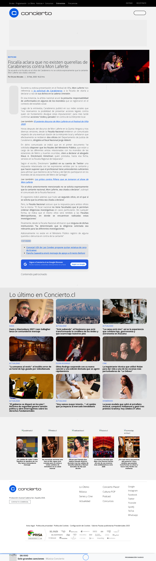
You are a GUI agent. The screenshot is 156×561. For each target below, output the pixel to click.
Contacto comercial (19, 502)
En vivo (11, 3)
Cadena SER (95, 531)
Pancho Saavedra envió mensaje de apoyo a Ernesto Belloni (55, 253)
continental (90, 534)
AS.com (102, 531)
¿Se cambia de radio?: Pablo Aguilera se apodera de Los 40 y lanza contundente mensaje (27, 462)
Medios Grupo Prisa (34, 538)
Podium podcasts (52, 537)
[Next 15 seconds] (91, 557)
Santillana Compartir (85, 531)
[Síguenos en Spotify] (125, 13)
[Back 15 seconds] (80, 557)
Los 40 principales (64, 531)
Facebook (132, 494)
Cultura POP (109, 491)
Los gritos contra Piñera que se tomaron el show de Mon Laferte (54, 181)
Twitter (131, 498)
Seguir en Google (78, 264)
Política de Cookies (61, 526)
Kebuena (116, 534)
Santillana (74, 531)
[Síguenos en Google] (107, 13)
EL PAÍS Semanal (96, 534)
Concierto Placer (111, 487)
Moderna (62, 540)
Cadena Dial (109, 534)
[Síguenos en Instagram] (111, 13)
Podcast (107, 496)
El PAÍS (53, 531)
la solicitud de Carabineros (47, 90)
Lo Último (31, 3)
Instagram (133, 490)
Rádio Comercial (119, 540)
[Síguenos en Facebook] (114, 13)
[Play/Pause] (86, 557)
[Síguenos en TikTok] (128, 13)
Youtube (132, 502)
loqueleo (100, 540)
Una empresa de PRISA (35, 533)
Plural (73, 540)
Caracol (116, 531)
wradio (74, 534)
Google (131, 486)
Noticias (39, 3)
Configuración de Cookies (80, 526)
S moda (90, 540)
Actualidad (26, 241)
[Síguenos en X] (118, 13)
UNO (68, 534)
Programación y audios (134, 557)
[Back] (74, 557)
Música (83, 491)
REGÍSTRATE (141, 3)
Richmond (52, 540)
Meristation (110, 540)
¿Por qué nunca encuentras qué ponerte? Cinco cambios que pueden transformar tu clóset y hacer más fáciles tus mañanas (129, 463)
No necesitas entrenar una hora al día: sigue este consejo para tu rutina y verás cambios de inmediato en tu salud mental (52, 463)
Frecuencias (72, 3)
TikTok (131, 510)
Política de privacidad (44, 526)
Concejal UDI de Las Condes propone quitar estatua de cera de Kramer (56, 249)
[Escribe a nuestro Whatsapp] (132, 13)
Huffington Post (56, 534)
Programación (21, 3)
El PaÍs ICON (82, 540)
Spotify (131, 506)
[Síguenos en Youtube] (121, 13)
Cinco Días (82, 534)
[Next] (97, 557)
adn (108, 531)
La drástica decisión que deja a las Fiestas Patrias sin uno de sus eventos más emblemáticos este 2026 (103, 463)
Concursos (49, 3)
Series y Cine (86, 496)
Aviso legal (30, 526)
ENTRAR (129, 3)
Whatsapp (133, 515)
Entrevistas (60, 3)
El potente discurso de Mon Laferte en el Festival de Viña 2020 (54, 123)
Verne (102, 534)
